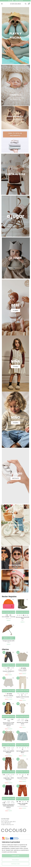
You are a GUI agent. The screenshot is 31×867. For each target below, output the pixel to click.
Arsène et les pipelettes (22, 806)
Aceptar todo (15, 855)
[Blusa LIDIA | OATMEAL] (22, 763)
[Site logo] (15, 3)
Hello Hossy (8, 618)
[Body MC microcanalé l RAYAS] (22, 708)
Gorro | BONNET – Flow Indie (8, 616)
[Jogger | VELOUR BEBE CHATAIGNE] (22, 790)
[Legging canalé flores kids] (22, 682)
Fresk (8, 642)
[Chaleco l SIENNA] (22, 657)
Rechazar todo (15, 864)
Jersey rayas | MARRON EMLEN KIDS (8, 751)
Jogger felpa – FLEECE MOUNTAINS (8, 778)
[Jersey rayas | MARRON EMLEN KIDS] (8, 736)
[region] (15, 853)
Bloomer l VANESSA (8, 695)
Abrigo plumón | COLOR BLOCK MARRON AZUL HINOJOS (8, 724)
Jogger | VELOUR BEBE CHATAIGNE (22, 804)
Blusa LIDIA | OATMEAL (22, 778)
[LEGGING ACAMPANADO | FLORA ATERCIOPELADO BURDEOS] (8, 790)
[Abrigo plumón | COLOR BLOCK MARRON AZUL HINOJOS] (8, 708)
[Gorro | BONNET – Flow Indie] (8, 604)
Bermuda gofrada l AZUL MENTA (22, 751)
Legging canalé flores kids (22, 696)
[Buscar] (25, 3)
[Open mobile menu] (1, 3)
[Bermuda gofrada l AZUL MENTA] (22, 736)
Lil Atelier (22, 698)
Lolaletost (8, 672)
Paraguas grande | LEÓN (8, 640)
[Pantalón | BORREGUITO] (8, 657)
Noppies (8, 727)
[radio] (6, 615)
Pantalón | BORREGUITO (8, 671)
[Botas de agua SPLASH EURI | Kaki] (22, 604)
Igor (22, 620)
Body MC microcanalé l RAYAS (22, 723)
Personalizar (15, 859)
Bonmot (8, 780)
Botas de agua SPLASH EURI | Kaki (22, 618)
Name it (22, 725)
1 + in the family (22, 671)
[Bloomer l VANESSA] (8, 682)
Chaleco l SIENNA (22, 670)
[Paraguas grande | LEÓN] (8, 629)
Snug (22, 754)
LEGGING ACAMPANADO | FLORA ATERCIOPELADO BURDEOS (9, 806)
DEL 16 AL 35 (15, 478)
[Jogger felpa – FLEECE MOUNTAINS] (8, 763)
